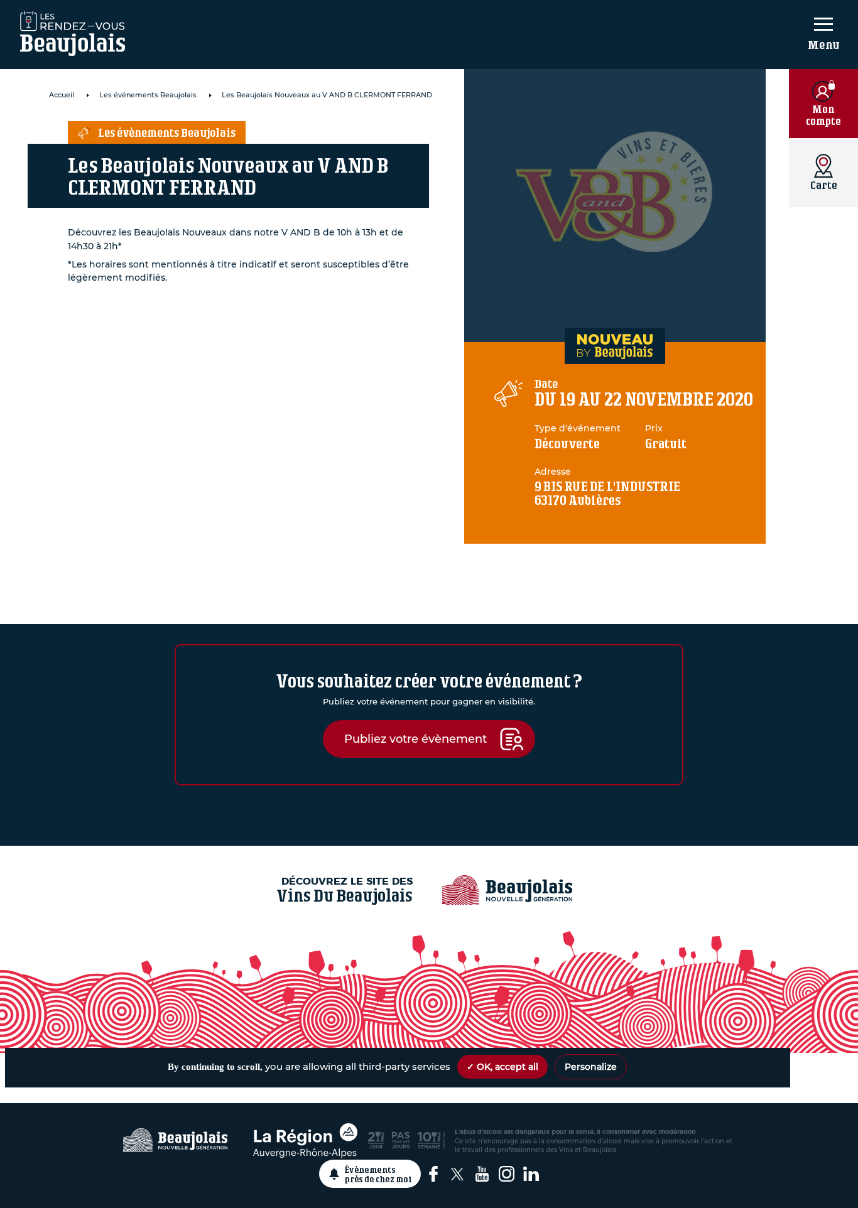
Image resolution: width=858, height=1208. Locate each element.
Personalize (591, 1066)
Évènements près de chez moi (378, 1174)
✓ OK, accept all (502, 1066)
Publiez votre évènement (415, 738)
